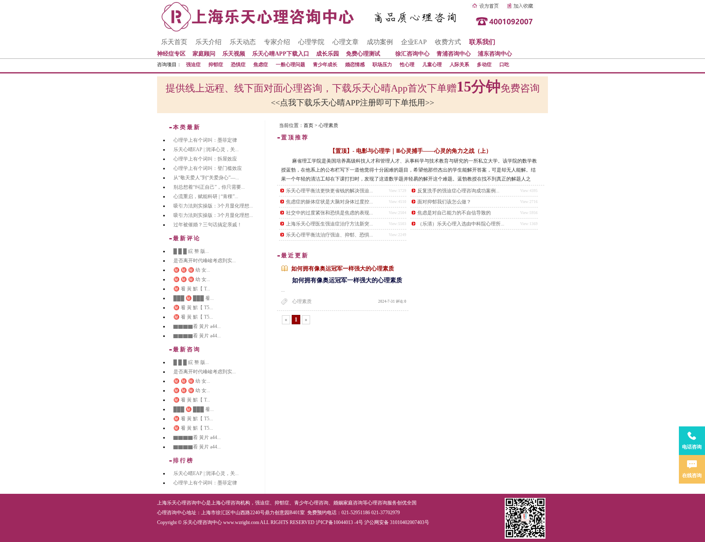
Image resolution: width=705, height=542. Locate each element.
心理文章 (346, 41)
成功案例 (380, 41)
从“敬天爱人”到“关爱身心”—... (206, 178)
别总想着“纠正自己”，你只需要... (209, 187)
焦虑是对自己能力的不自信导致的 (454, 213)
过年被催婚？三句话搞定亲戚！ (207, 225)
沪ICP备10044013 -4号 (339, 522)
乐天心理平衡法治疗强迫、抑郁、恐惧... (329, 235)
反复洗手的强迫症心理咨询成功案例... (458, 191)
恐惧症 (238, 64)
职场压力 (382, 64)
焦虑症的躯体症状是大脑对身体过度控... (329, 202)
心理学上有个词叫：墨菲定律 (205, 140)
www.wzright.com (241, 522)
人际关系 (459, 64)
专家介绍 (277, 41)
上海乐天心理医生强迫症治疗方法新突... (329, 224)
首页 (308, 125)
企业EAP (414, 41)
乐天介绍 (208, 41)
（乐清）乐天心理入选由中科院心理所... (460, 224)
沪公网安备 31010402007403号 (396, 522)
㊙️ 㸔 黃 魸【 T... (191, 289)
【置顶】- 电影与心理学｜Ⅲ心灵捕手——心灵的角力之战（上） (411, 151)
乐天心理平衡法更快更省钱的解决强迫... (329, 191)
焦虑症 (260, 64)
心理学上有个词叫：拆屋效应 (205, 159)
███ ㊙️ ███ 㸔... (193, 298)
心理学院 (311, 41)
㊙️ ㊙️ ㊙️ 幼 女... (191, 270)
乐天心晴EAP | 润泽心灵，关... (206, 149)
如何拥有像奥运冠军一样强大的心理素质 (342, 268)
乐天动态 (243, 41)
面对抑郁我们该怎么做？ (444, 202)
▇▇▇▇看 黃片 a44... (197, 326)
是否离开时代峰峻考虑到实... (204, 260)
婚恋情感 (355, 64)
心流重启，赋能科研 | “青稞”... (205, 196)
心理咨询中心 (171, 512)
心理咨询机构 (235, 503)
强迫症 (193, 64)
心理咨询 (377, 503)
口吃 (504, 64)
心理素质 (302, 301)
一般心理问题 (290, 64)
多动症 (484, 64)
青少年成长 (325, 64)
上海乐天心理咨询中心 (181, 503)
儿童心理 (432, 64)
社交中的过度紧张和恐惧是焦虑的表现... (329, 213)
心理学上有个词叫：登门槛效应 (207, 168)
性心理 (407, 64)
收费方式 (448, 41)
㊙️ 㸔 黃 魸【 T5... (193, 307)
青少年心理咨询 (311, 503)
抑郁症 (215, 64)
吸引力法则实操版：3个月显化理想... (213, 206)
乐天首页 (174, 41)
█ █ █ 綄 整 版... (191, 251)
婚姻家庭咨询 (348, 503)
